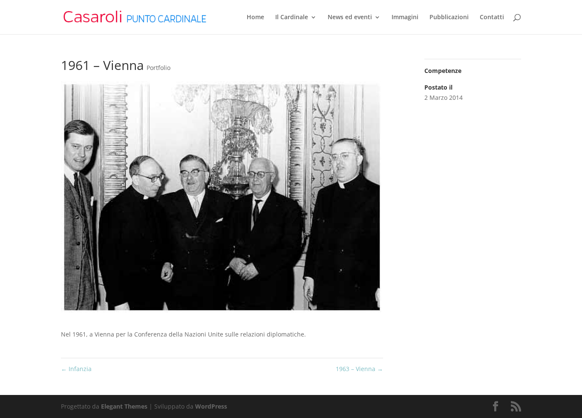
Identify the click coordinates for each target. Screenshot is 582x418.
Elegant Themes (124, 406)
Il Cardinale (291, 17)
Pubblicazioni (449, 17)
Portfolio (158, 68)
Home (255, 17)
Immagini (405, 17)
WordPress (211, 406)
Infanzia (76, 369)
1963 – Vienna (359, 369)
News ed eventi (350, 17)
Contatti (492, 17)
